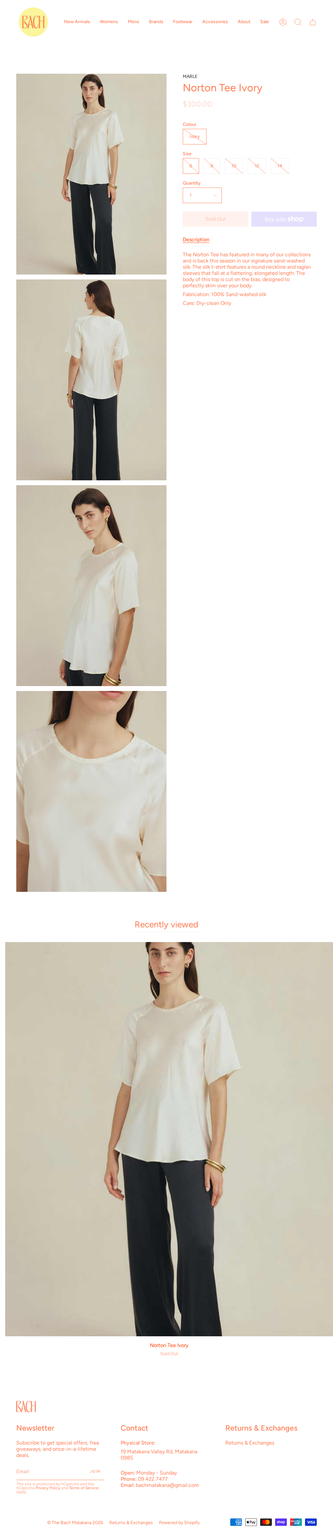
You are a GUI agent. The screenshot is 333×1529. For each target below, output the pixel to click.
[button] (77, 22)
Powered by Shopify (179, 1522)
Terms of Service (84, 1488)
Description (196, 239)
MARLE (190, 76)
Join (95, 1471)
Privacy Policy (47, 1488)
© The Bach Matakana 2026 (75, 1522)
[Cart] (312, 22)
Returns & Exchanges (249, 1443)
